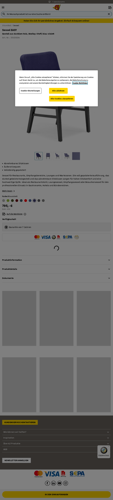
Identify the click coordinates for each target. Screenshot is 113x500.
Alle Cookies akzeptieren (62, 99)
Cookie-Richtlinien (80, 83)
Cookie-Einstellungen (30, 91)
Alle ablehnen (58, 91)
